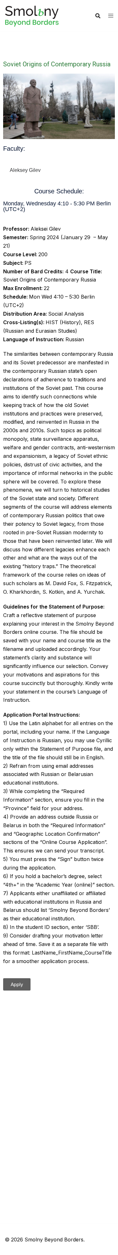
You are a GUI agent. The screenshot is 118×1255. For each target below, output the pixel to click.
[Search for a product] (97, 15)
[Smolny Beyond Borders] (32, 15)
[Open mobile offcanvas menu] (110, 15)
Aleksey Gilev (25, 170)
